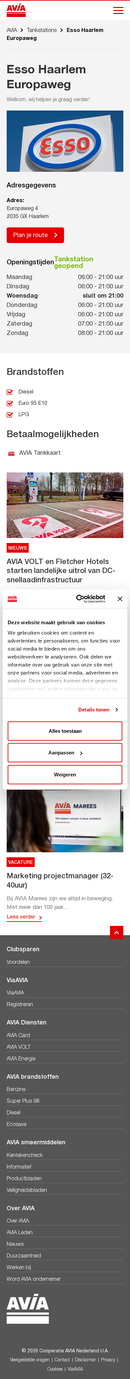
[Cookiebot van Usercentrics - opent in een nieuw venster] (78, 599)
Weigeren (65, 774)
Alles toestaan (65, 730)
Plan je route (30, 235)
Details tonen (93, 709)
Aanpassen (61, 752)
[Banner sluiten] (120, 599)
